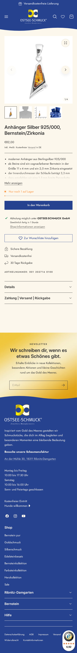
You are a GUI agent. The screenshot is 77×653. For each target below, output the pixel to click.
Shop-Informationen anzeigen (27, 227)
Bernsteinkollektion (15, 563)
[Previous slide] (11, 70)
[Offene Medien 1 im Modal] (65, 43)
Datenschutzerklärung (14, 634)
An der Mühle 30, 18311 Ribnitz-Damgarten (30, 459)
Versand (32, 147)
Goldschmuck (12, 542)
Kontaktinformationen (33, 640)
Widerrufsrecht (11, 640)
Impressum (43, 634)
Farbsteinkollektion (15, 570)
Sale (6, 584)
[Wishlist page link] (63, 17)
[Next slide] (65, 70)
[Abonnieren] (63, 385)
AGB (31, 634)
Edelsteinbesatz (13, 556)
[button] (6, 16)
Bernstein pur (12, 535)
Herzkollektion (12, 577)
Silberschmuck (13, 549)
